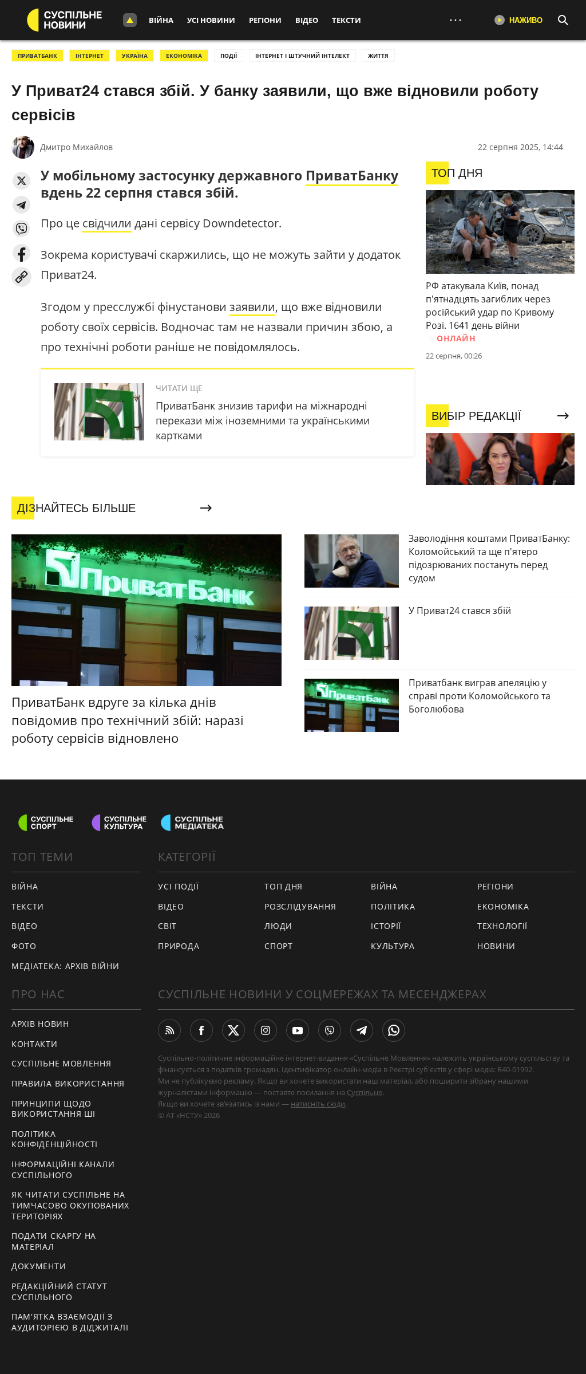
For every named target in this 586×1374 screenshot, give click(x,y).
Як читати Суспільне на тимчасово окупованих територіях (70, 1205)
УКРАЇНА (135, 56)
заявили (252, 306)
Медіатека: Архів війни (65, 965)
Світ (167, 925)
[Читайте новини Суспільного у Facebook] (201, 1030)
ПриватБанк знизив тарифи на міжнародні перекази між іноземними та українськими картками (263, 420)
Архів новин (40, 1023)
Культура (393, 945)
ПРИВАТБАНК (37, 56)
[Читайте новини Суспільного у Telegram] (361, 1030)
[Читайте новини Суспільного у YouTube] (297, 1030)
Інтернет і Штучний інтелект (302, 56)
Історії (386, 925)
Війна (161, 20)
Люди (278, 925)
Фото (24, 945)
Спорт (278, 945)
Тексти (346, 20)
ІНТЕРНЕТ (90, 56)
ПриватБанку (352, 175)
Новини (496, 945)
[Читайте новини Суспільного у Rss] (169, 1030)
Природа (178, 945)
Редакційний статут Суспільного (59, 1291)
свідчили (107, 223)
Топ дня (283, 886)
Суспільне (364, 1092)
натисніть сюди (318, 1104)
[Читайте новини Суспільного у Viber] (329, 1030)
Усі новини (211, 20)
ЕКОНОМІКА (184, 56)
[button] (21, 181)
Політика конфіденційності (54, 1139)
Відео (306, 20)
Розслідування (300, 906)
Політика (393, 906)
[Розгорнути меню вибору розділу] (130, 20)
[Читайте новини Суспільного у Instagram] (265, 1030)
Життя (378, 56)
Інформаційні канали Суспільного (62, 1169)
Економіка (503, 906)
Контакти (34, 1043)
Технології (502, 925)
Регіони (265, 20)
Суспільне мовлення (61, 1063)
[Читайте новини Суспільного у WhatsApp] (393, 1030)
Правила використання (68, 1083)
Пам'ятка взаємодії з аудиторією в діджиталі (69, 1322)
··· (455, 19)
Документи (38, 1266)
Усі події (178, 886)
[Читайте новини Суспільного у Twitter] (233, 1030)
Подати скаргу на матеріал (53, 1241)
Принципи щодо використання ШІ (53, 1109)
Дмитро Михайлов (76, 146)
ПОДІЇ (228, 56)
